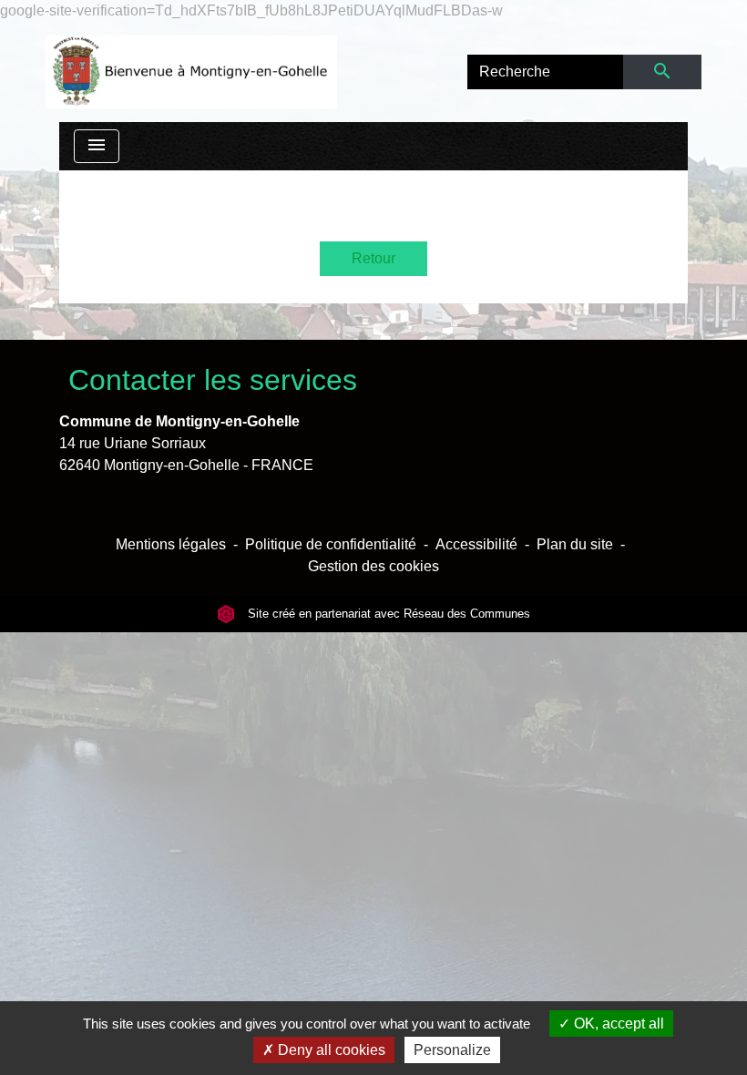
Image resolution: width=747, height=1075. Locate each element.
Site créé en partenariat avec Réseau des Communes (387, 613)
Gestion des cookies (373, 566)
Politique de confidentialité (330, 544)
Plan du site (575, 544)
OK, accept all (617, 1023)
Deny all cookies (329, 1050)
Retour (373, 258)
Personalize (452, 1050)
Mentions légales (171, 544)
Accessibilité (476, 544)
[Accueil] (191, 72)
